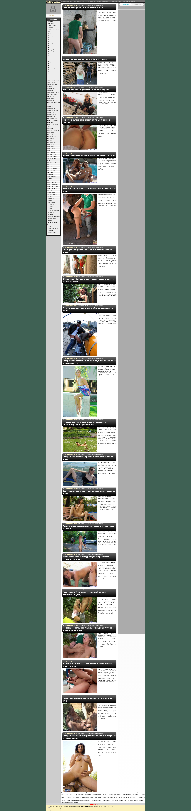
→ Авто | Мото (51, 25)
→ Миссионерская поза (52, 125)
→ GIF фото (50, 23)
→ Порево (50, 164)
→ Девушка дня (51, 78)
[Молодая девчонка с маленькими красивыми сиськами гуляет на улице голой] (80, 439)
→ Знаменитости (52, 94)
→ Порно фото (51, 170)
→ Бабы (49, 33)
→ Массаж (50, 122)
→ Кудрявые (50, 112)
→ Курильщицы (51, 114)
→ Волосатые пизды (53, 70)
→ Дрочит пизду (52, 84)
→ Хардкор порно (52, 228)
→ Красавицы (51, 108)
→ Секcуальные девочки (51, 177)
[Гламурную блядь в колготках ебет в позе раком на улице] (80, 334)
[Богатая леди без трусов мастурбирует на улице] (80, 103)
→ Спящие (50, 196)
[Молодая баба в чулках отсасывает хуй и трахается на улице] (80, 219)
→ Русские (50, 172)
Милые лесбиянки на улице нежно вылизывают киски (89, 155)
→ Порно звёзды (52, 168)
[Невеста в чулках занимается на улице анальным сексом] (80, 137)
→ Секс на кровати (52, 186)
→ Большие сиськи (53, 46)
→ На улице (50, 138)
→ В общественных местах (53, 59)
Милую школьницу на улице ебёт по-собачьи (85, 59)
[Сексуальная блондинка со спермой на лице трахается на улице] (80, 610)
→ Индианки (50, 96)
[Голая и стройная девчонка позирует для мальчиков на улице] (80, 541)
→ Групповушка (52, 72)
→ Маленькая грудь (53, 120)
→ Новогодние (51, 142)
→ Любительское (52, 118)
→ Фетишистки (51, 218)
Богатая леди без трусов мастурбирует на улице (86, 89)
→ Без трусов (51, 35)
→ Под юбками (51, 154)
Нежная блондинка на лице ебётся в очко (83, 8)
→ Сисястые (50, 190)
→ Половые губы (52, 162)
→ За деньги (50, 90)
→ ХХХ (49, 226)
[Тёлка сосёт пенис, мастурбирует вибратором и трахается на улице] (80, 574)
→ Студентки (51, 202)
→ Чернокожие (51, 232)
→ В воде (49, 54)
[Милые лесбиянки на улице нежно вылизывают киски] (80, 170)
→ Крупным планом (53, 110)
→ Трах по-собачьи (53, 210)
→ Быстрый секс (52, 50)
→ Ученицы (50, 212)
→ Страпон (50, 198)
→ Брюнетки (50, 48)
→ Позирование (51, 156)
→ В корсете (51, 56)
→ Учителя (50, 214)
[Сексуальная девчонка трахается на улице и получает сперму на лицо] (80, 766)
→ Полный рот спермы (51, 159)
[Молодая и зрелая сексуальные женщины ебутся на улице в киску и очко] (80, 645)
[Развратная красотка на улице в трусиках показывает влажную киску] (80, 391)
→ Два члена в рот (52, 74)
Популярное (126, 4)
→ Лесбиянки (51, 116)
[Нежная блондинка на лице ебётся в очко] (80, 32)
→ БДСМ (49, 31)
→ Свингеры (50, 174)
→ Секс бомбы (51, 182)
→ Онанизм (50, 144)
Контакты (94, 804)
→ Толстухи (50, 204)
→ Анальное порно (53, 29)
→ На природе (51, 136)
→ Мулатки (50, 134)
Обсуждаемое (137, 4)
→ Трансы (50, 208)
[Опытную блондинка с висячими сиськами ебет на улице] (80, 264)
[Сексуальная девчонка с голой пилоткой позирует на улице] (80, 508)
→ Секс (49, 180)
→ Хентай (50, 230)
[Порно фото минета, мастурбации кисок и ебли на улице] (80, 717)
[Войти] (53, 9)
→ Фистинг (50, 220)
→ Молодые (50, 132)
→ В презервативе (52, 62)
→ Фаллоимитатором (53, 216)
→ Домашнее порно (53, 80)
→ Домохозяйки (51, 82)
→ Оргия (49, 150)
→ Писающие (51, 152)
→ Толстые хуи (51, 206)
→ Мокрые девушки (53, 130)
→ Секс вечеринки (52, 184)
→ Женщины (51, 88)
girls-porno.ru (78, 808)
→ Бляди (49, 42)
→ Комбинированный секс (53, 103)
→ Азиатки (50, 27)
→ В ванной (50, 52)
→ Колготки (50, 100)
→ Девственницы (52, 76)
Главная (53, 19)
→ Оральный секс (52, 146)
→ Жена (49, 86)
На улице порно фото (71, 5)
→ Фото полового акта (52, 223)
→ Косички (50, 106)
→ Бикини (50, 37)
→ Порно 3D (50, 166)
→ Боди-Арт (50, 44)
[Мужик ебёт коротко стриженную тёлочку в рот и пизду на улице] (80, 680)
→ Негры (49, 140)
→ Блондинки (51, 40)
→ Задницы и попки (53, 92)
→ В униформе (51, 64)
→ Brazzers (50, 21)
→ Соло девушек (52, 194)
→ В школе (50, 66)
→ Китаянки (50, 98)
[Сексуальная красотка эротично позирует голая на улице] (80, 474)
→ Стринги (50, 200)
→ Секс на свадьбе (52, 188)
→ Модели (50, 128)
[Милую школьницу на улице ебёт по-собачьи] (80, 73)
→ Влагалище (51, 68)
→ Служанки (51, 192)
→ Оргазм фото (51, 148)
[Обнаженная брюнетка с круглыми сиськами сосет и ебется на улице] (80, 293)
